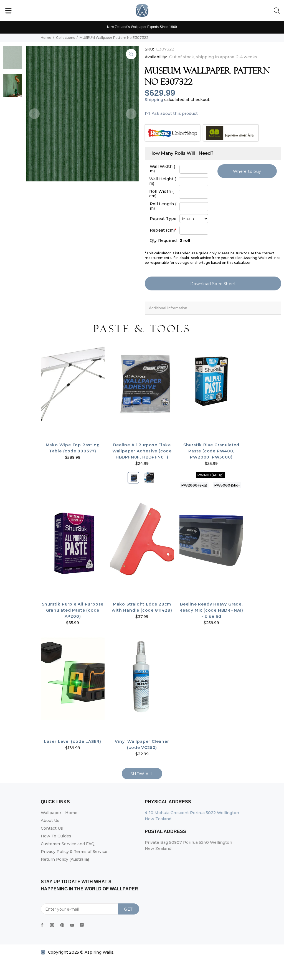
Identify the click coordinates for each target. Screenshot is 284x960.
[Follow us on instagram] (52, 925)
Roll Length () (163, 206)
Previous (34, 113)
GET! (128, 909)
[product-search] (278, 10)
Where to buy (247, 171)
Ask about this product (175, 113)
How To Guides (56, 836)
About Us (50, 820)
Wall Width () (162, 168)
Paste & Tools (142, 329)
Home (46, 38)
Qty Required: (164, 240)
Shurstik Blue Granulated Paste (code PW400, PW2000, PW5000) (211, 451)
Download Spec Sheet (213, 283)
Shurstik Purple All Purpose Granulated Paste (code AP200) (73, 610)
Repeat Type (163, 218)
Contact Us (52, 828)
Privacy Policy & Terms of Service (74, 851)
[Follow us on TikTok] (81, 923)
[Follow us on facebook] (42, 925)
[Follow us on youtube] (72, 925)
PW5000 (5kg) (227, 485)
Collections (65, 38)
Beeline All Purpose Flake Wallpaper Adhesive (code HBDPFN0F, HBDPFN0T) (142, 451)
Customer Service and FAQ (68, 843)
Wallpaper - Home (59, 812)
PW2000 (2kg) (194, 485)
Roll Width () (161, 193)
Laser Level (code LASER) (72, 741)
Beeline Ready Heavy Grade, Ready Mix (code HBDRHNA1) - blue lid (211, 610)
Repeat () (163, 230)
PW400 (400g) (210, 475)
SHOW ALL (142, 773)
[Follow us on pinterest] (62, 925)
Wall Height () (162, 181)
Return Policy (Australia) (65, 859)
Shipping (154, 99)
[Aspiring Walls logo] (142, 10)
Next (131, 113)
